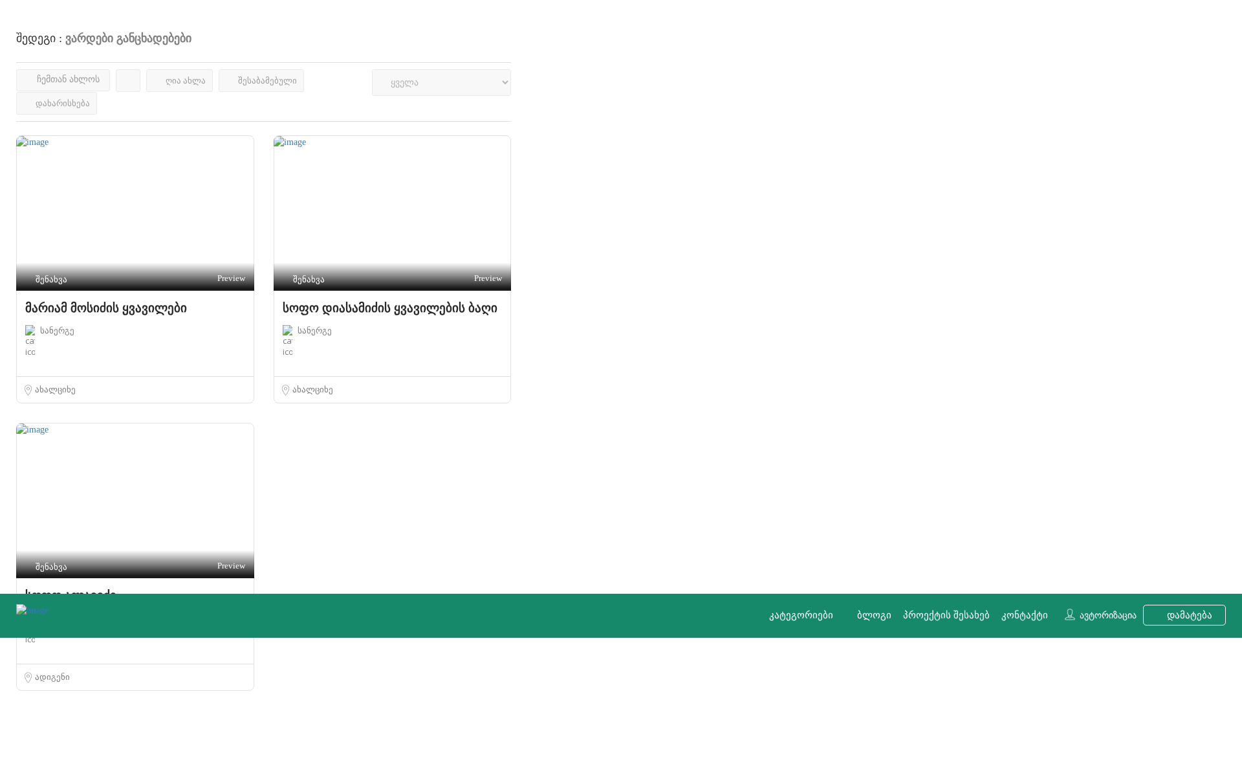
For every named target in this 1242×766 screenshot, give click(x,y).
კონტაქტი (1024, 615)
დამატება (1188, 615)
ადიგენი (52, 677)
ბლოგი (874, 615)
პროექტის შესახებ (946, 615)
